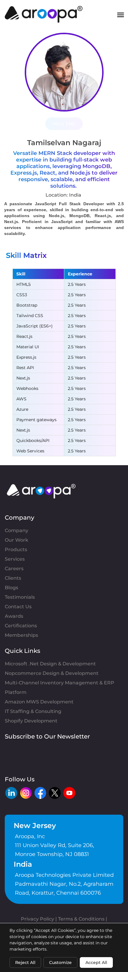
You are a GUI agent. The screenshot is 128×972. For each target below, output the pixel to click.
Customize (60, 962)
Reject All (25, 962)
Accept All (96, 962)
